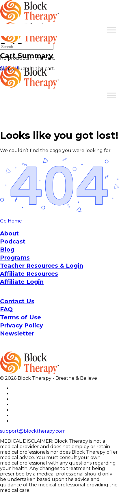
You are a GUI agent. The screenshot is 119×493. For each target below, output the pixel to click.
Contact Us (17, 301)
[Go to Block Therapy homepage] (30, 19)
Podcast (12, 241)
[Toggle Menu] (111, 29)
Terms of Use (20, 317)
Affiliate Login (22, 281)
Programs (15, 257)
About (9, 233)
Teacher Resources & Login (41, 265)
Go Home (11, 221)
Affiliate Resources (29, 273)
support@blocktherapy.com (33, 431)
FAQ (6, 309)
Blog (7, 249)
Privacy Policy (21, 325)
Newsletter (17, 333)
